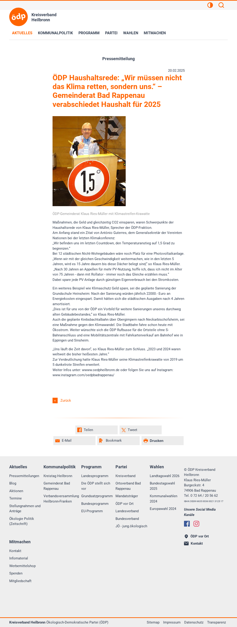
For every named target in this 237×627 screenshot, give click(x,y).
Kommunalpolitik (55, 33)
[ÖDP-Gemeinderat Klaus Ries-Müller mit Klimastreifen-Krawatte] (89, 205)
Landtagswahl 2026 (164, 476)
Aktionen (16, 491)
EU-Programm (92, 511)
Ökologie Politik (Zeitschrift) (21, 521)
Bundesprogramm (95, 504)
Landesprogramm (94, 476)
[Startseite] (18, 17)
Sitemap (153, 622)
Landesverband (127, 511)
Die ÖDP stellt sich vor (95, 486)
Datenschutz (193, 622)
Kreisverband (125, 476)
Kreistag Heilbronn (58, 476)
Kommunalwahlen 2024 (163, 498)
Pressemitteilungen (24, 476)
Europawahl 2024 (163, 509)
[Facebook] (187, 524)
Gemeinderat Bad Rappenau (57, 486)
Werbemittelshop (22, 566)
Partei (111, 33)
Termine (15, 498)
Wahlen (130, 33)
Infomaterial (18, 558)
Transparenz (216, 622)
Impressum (172, 622)
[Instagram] (196, 524)
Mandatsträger (126, 496)
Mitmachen (155, 33)
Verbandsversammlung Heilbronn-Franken (61, 498)
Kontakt (15, 551)
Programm (89, 33)
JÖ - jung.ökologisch (131, 526)
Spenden (15, 573)
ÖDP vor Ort (124, 504)
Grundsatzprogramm (97, 496)
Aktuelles (22, 33)
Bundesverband (127, 519)
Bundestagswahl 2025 (162, 486)
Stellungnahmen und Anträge (25, 508)
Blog (12, 483)
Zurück (65, 400)
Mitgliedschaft (20, 581)
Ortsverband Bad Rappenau (128, 486)
